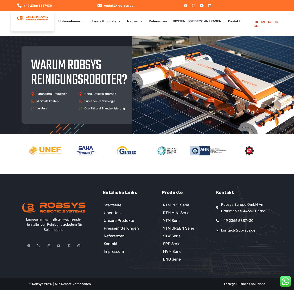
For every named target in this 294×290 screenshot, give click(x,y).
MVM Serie (172, 251)
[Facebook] (185, 5)
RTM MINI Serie (176, 212)
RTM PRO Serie (176, 205)
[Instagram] (193, 5)
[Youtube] (201, 5)
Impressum (114, 251)
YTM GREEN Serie (178, 228)
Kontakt (234, 21)
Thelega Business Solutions (244, 284)
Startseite (112, 205)
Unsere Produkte (103, 21)
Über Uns (112, 212)
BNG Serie (172, 259)
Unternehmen (69, 21)
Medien (132, 21)
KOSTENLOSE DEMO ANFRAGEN (197, 21)
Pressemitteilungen (121, 228)
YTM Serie (172, 220)
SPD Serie (171, 243)
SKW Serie (172, 236)
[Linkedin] (209, 5)
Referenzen (158, 21)
